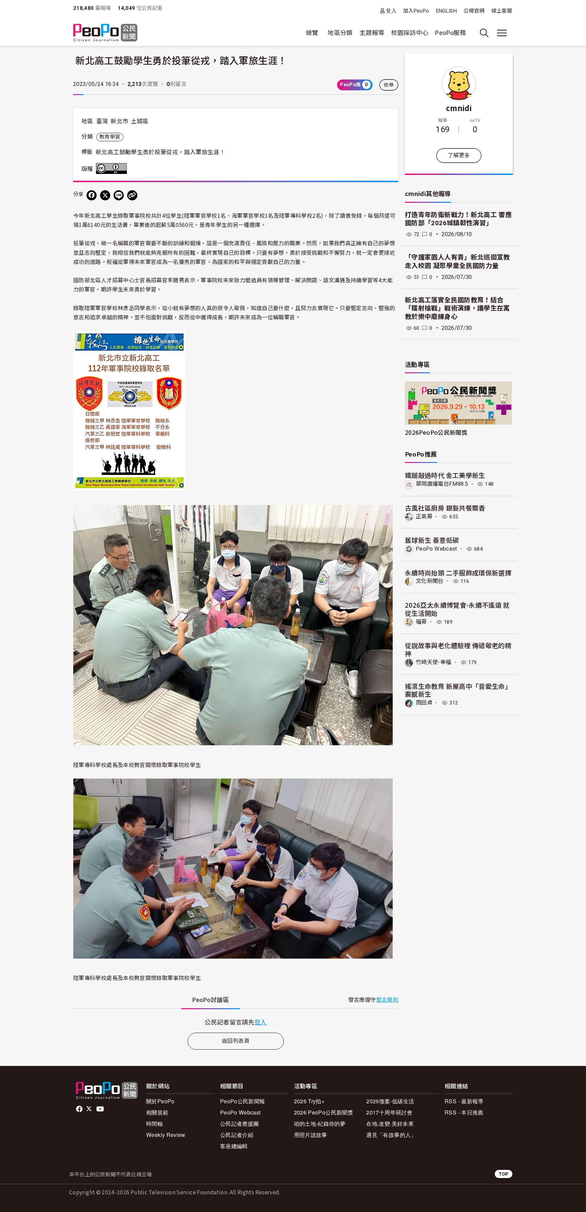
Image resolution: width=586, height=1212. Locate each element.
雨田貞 (424, 702)
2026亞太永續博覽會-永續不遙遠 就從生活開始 (457, 609)
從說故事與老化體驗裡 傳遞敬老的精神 (458, 649)
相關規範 (157, 1112)
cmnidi (459, 107)
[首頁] (105, 33)
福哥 (421, 622)
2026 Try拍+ (309, 1101)
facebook (80, 1109)
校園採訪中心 (409, 32)
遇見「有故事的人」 (391, 1135)
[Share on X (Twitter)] (105, 195)
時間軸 (154, 1123)
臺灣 (102, 121)
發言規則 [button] (387, 1000)
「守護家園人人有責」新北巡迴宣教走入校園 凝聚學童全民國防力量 (457, 261)
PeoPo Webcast (436, 549)
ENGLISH (446, 11)
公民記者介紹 (236, 1135)
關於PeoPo (160, 1101)
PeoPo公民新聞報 (242, 1101)
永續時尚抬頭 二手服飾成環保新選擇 (458, 572)
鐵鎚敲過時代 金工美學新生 (445, 475)
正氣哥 (424, 516)
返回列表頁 (236, 1041)
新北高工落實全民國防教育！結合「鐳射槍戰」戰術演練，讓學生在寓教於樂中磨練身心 (457, 308)
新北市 (119, 121)
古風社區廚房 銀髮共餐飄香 (445, 507)
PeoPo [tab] (210, 999)
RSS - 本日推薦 (464, 1112)
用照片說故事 (310, 1135)
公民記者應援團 (239, 1123)
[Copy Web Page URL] (132, 195)
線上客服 (501, 11)
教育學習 (109, 137)
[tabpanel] (235, 1022)
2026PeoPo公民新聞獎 (436, 432)
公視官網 (474, 11)
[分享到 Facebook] (91, 195)
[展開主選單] (502, 33)
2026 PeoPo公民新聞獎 (323, 1112)
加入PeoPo (416, 11)
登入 (391, 10)
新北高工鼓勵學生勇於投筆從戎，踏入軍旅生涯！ (160, 152)
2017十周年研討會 (389, 1112)
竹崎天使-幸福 (433, 662)
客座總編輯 (234, 1146)
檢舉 (389, 85)
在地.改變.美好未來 (390, 1123)
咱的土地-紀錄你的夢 (320, 1123)
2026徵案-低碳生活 (390, 1101)
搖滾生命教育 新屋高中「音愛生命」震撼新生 (458, 690)
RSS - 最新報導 (464, 1101)
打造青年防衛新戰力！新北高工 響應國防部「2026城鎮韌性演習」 (458, 219)
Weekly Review (165, 1135)
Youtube (100, 1109)
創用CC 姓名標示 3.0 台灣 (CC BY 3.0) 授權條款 (113, 168)
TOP (503, 1174)
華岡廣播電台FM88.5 (442, 484)
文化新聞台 (430, 581)
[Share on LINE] (119, 195)
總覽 (312, 32)
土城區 (140, 121)
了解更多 (459, 155)
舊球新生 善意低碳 (432, 540)
